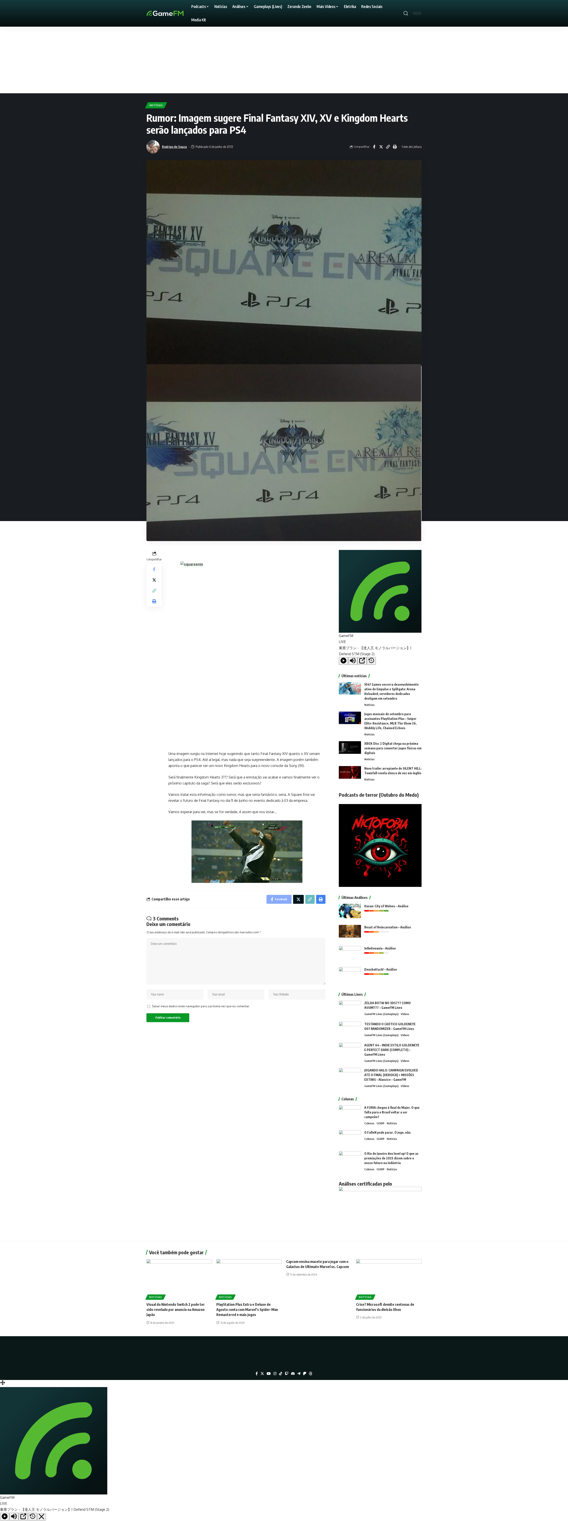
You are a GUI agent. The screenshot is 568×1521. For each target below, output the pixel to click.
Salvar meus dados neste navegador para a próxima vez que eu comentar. (201, 1006)
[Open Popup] (362, 661)
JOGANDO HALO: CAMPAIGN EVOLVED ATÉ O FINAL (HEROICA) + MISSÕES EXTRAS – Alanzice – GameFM (391, 1074)
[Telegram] (299, 1374)
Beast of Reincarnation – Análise (387, 927)
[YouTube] (269, 1374)
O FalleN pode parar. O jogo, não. (387, 1132)
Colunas (369, 1123)
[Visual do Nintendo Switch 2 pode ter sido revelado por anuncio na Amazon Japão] (179, 1278)
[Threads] (311, 1374)
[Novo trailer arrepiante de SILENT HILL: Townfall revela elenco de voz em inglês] (350, 774)
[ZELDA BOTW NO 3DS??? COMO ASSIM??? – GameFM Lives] (350, 1009)
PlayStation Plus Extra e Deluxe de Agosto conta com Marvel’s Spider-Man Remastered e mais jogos (247, 1309)
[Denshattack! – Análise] (350, 975)
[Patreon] (304, 1374)
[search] (406, 13)
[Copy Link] (388, 146)
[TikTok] (280, 1374)
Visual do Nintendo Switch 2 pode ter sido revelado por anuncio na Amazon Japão (175, 1309)
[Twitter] (262, 1374)
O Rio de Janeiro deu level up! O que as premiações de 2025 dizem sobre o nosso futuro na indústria (391, 1158)
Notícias (156, 105)
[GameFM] (173, 13)
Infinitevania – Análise (380, 948)
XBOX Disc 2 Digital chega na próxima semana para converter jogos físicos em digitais (393, 748)
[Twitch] (287, 1374)
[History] (371, 661)
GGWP (381, 1123)
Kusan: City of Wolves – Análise (386, 906)
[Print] (395, 146)
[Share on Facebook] (374, 146)
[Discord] (293, 1374)
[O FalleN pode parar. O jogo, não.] (350, 1138)
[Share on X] (381, 146)
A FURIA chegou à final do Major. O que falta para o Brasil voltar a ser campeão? (392, 1112)
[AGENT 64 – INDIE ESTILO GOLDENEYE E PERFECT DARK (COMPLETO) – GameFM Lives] (350, 1051)
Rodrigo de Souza (174, 147)
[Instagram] (275, 1374)
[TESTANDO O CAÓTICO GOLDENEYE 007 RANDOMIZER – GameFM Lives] (350, 1030)
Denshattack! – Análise (380, 969)
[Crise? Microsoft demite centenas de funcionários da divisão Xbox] (389, 1278)
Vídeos (405, 1014)
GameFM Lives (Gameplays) (381, 1014)
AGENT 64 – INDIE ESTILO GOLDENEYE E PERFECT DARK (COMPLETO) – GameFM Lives (391, 1049)
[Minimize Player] (41, 1517)
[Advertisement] (284, 60)
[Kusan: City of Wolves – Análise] (350, 912)
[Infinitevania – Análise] (350, 954)
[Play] (343, 661)
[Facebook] (256, 1374)
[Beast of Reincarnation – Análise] (350, 933)
